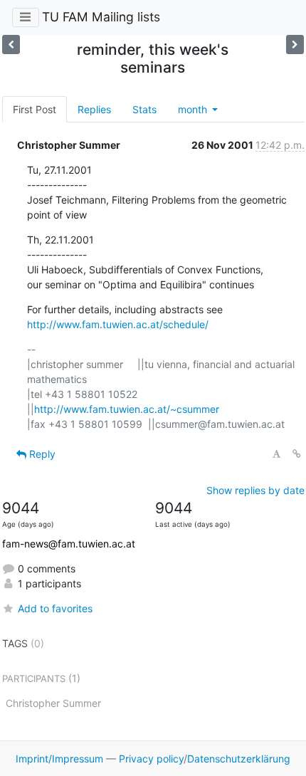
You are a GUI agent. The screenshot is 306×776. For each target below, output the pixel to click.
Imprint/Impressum (59, 759)
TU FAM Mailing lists (101, 16)
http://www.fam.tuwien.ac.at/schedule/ (118, 324)
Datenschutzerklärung (238, 759)
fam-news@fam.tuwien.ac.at (68, 544)
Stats (144, 109)
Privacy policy (151, 759)
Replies (94, 109)
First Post (34, 109)
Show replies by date (255, 490)
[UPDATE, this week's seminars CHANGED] (11, 44)
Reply (41, 454)
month (194, 109)
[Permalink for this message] (297, 454)
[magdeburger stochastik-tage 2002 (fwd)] (295, 44)
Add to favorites (55, 608)
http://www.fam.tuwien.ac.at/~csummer (126, 409)
